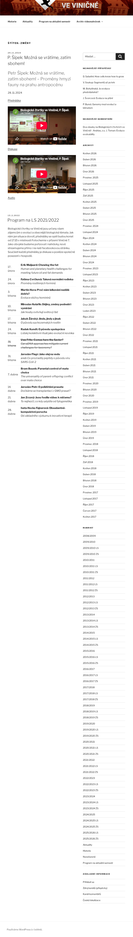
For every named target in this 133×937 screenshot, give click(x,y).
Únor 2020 (88, 395)
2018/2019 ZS (90, 717)
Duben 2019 (89, 425)
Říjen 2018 (88, 456)
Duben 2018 (89, 474)
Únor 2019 (88, 438)
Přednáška (14, 100)
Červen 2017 (89, 510)
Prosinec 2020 (90, 383)
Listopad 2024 (90, 232)
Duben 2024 (89, 250)
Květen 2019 (89, 419)
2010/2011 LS (90, 566)
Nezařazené (89, 856)
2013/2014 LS (90, 620)
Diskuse (12, 149)
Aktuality (28, 21)
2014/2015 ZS (90, 644)
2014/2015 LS (90, 638)
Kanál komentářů (92, 894)
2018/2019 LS (90, 711)
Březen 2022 (89, 329)
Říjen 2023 (88, 280)
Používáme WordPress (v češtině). (24, 929)
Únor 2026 (88, 171)
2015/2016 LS (90, 657)
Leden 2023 (89, 310)
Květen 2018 (89, 468)
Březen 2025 (90, 213)
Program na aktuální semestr (54, 21)
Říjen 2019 (88, 413)
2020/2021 (89, 741)
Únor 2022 (88, 335)
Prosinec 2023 (90, 268)
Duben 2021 (89, 365)
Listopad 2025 (90, 183)
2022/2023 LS (90, 784)
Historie (12, 21)
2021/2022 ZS (90, 772)
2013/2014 (89, 614)
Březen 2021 (89, 371)
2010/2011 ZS (90, 572)
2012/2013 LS (90, 602)
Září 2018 (88, 462)
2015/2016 (89, 650)
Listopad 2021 (90, 347)
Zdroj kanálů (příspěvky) (95, 888)
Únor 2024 (88, 262)
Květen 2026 (90, 153)
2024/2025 (89, 814)
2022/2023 (89, 778)
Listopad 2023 (90, 274)
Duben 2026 (89, 159)
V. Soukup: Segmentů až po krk (99, 82)
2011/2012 (88, 578)
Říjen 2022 (88, 316)
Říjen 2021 (88, 353)
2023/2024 (89, 796)
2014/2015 (89, 632)
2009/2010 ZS (91, 554)
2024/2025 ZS (90, 826)
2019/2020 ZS (90, 735)
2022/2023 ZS (90, 790)
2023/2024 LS (90, 802)
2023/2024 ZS (90, 808)
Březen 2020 (90, 389)
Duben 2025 (89, 207)
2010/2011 (89, 560)
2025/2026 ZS (90, 838)
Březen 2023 (90, 298)
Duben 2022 (89, 322)
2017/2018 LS (90, 693)
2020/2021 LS (90, 747)
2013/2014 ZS (90, 626)
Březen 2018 (89, 480)
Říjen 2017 (88, 504)
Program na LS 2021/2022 (33, 220)
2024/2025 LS (90, 820)
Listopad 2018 (90, 450)
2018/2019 (89, 705)
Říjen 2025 (88, 189)
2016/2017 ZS (90, 681)
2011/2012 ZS (90, 590)
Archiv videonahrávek (88, 21)
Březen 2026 (90, 165)
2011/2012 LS (90, 584)
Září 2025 (88, 195)
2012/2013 (89, 596)
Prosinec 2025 (90, 177)
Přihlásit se (88, 882)
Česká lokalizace (91, 900)
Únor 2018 (88, 486)
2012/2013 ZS (90, 608)
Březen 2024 (90, 256)
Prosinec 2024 (90, 226)
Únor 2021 (88, 377)
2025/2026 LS (90, 832)
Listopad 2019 (90, 407)
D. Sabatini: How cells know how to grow (103, 76)
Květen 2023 (90, 286)
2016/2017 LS (90, 675)
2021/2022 (89, 759)
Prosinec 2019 (90, 401)
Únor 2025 (88, 220)
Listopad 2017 (90, 498)
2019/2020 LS (90, 729)
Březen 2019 (89, 432)
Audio (11, 197)
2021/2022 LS (90, 766)
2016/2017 (89, 669)
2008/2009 (89, 535)
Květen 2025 (90, 201)
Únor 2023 (88, 304)
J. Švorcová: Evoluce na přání (98, 98)
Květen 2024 (90, 244)
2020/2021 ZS (90, 753)
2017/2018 (89, 687)
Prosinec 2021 (90, 341)
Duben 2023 (89, 292)
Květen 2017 (89, 516)
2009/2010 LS (91, 548)
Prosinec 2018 (90, 444)
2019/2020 (89, 723)
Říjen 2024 (88, 238)
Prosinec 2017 (90, 492)
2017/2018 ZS (90, 699)
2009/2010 (89, 541)
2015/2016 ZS (90, 663)
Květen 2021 (89, 359)
